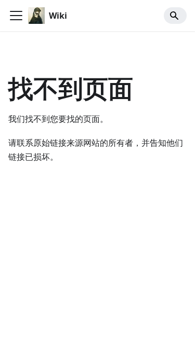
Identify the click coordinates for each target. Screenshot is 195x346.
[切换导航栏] (16, 15)
